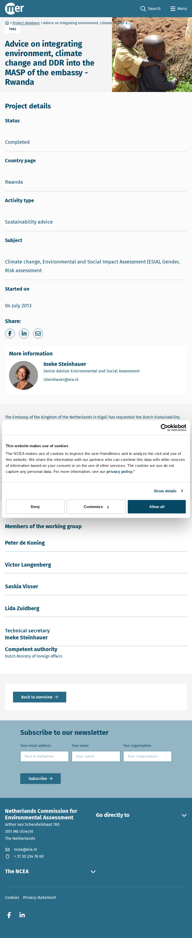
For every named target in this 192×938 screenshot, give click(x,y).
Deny (35, 507)
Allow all (156, 507)
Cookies (12, 897)
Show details (165, 491)
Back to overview (36, 697)
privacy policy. (120, 471)
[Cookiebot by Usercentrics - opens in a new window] (164, 427)
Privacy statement (39, 897)
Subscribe (37, 778)
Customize (93, 507)
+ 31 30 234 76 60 (29, 856)
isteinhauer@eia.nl (82, 379)
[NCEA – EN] (14, 8)
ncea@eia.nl (25, 849)
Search (150, 9)
